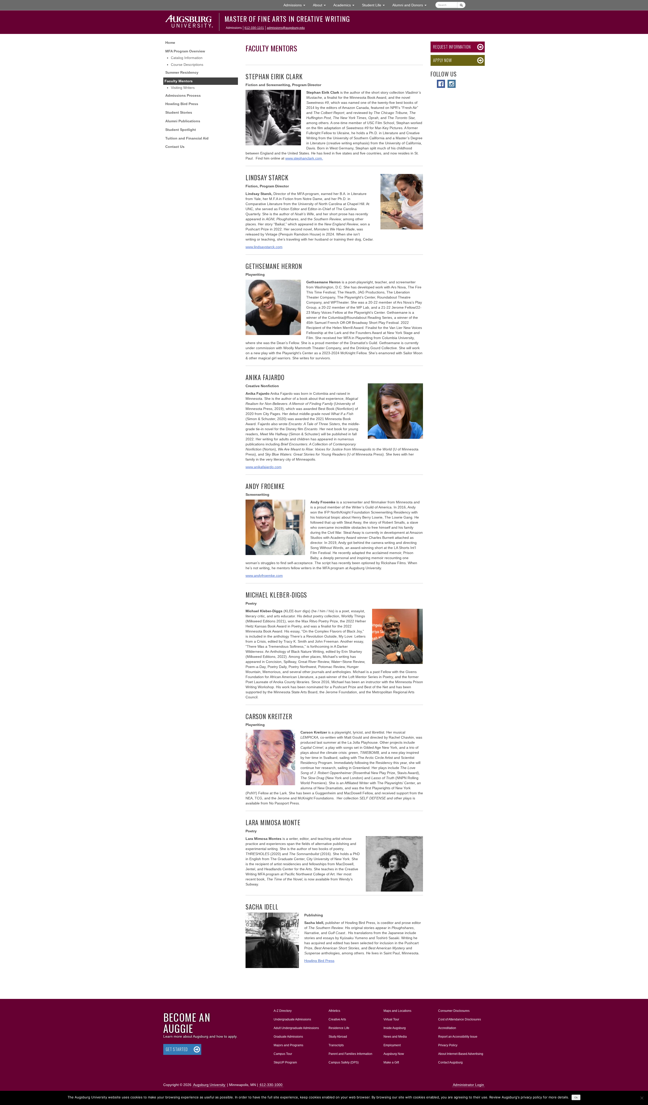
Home (170, 43)
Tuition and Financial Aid (187, 138)
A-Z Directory (283, 1011)
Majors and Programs (288, 1045)
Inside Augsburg (394, 1028)
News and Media (395, 1036)
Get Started (177, 1049)
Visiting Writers (183, 88)
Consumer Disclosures (454, 1011)
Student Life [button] (375, 5)
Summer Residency (181, 72)
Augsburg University (209, 1085)
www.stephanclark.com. (304, 158)
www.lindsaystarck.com (264, 247)
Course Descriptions (187, 65)
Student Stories (178, 112)
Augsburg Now (393, 1054)
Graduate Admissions (288, 1036)
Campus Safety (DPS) (344, 1062)
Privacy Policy (447, 1045)
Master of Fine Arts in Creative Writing (287, 19)
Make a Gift (391, 1062)
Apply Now (442, 60)
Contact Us (175, 147)
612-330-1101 (254, 28)
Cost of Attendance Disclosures (459, 1019)
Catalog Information (186, 58)
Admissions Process (183, 95)
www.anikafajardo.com (263, 467)
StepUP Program (285, 1062)
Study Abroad (338, 1036)
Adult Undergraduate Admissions (296, 1028)
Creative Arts (337, 1019)
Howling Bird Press (181, 104)
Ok (576, 1097)
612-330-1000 (271, 1085)
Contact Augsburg (450, 1062)
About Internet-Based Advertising (460, 1054)
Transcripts (336, 1045)
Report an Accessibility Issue (457, 1036)
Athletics (334, 1011)
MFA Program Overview (185, 51)
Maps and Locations (397, 1011)
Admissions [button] (296, 5)
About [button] (321, 6)
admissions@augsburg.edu (286, 28)
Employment (392, 1045)
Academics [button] (345, 5)
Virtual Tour (391, 1019)
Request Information (452, 47)
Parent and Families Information (350, 1054)
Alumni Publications (182, 121)
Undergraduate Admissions (292, 1019)
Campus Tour (283, 1054)
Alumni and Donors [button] (411, 5)
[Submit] (461, 5)
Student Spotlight (180, 130)
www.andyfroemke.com (264, 576)
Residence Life (339, 1028)
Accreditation (447, 1028)
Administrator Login (468, 1085)
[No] (641, 1097)
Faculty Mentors (179, 81)
